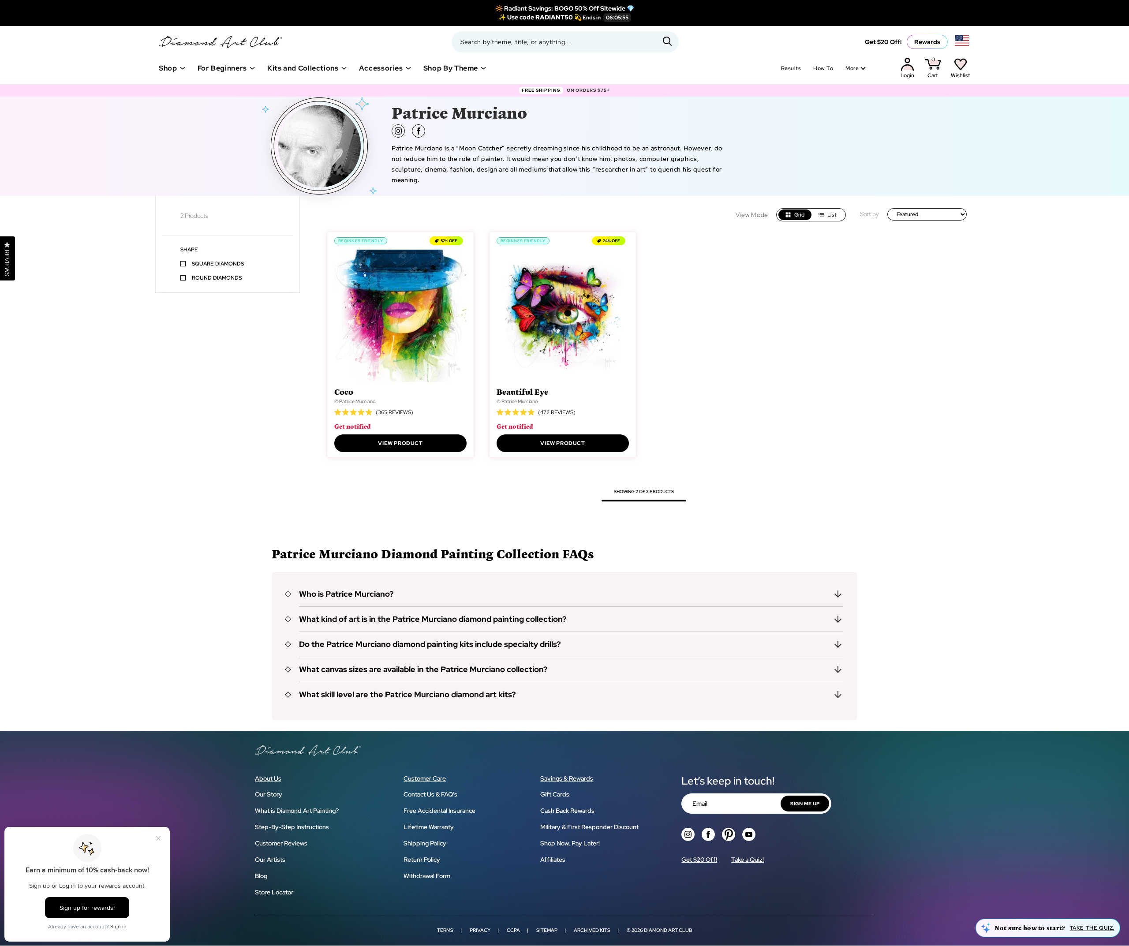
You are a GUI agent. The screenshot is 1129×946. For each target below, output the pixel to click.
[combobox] (565, 41)
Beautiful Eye (522, 391)
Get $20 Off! (883, 42)
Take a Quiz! (747, 860)
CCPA (513, 930)
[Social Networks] (688, 834)
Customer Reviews (281, 843)
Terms (445, 930)
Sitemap (546, 930)
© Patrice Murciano (355, 401)
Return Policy (422, 860)
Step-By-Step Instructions (292, 827)
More (852, 68)
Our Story (268, 794)
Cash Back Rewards (567, 811)
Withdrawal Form (427, 876)
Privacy (480, 930)
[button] (564, 594)
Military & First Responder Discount (589, 827)
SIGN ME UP (804, 803)
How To (823, 68)
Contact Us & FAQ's (430, 794)
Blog (261, 876)
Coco (343, 391)
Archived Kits (592, 930)
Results (791, 68)
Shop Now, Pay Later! (570, 843)
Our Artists (270, 860)
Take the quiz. (1092, 927)
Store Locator (274, 892)
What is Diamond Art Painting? (297, 811)
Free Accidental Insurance (439, 811)
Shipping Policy (425, 843)
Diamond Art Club (668, 930)
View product (400, 443)
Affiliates (552, 860)
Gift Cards (554, 794)
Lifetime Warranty (429, 827)
